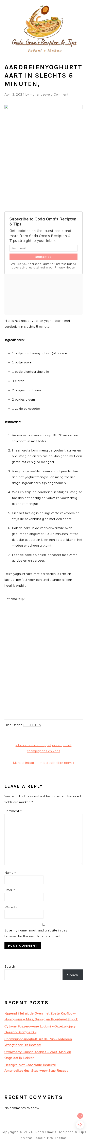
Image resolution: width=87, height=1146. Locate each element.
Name (10, 872)
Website (11, 907)
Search (9, 966)
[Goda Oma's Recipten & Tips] (43, 53)
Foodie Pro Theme (50, 1138)
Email (9, 890)
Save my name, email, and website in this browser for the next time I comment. (35, 933)
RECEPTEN (32, 725)
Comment (13, 811)
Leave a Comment (54, 94)
